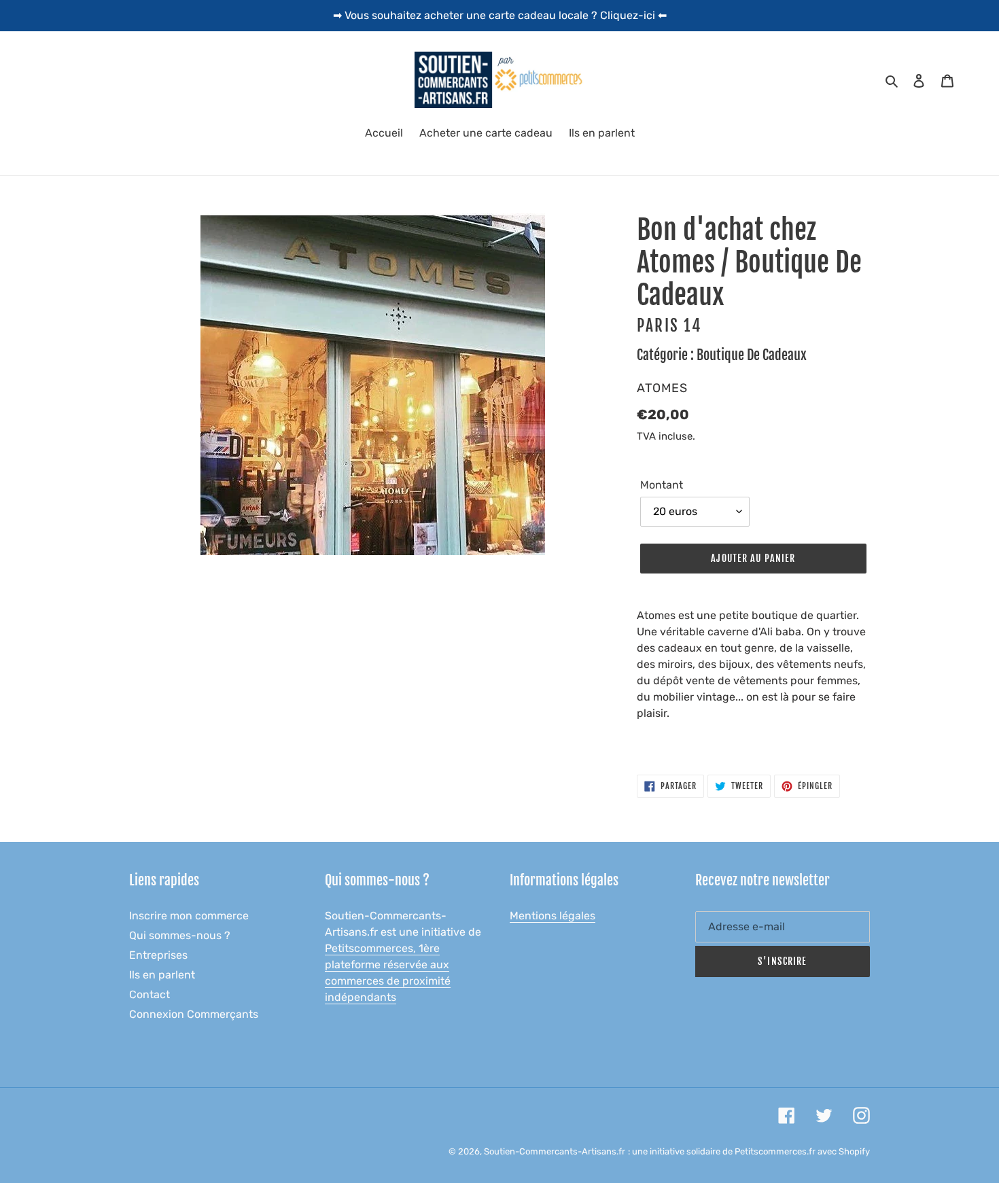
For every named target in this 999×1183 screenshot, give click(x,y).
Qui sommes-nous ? (179, 935)
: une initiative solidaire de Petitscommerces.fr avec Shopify (749, 1151)
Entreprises (158, 955)
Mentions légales (552, 915)
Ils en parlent (162, 974)
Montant (661, 484)
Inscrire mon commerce (189, 915)
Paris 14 (669, 326)
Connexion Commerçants (193, 1014)
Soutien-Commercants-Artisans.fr (554, 1151)
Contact (149, 994)
